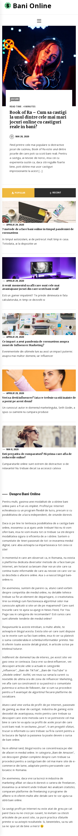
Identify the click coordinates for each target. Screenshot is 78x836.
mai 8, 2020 (12, 449)
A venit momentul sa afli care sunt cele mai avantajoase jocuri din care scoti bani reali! (30, 287)
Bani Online (32, 5)
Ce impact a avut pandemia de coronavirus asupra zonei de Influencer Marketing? (35, 343)
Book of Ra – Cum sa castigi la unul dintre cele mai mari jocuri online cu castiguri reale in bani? (38, 119)
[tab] (18, 193)
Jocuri (15, 99)
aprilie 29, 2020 (15, 224)
